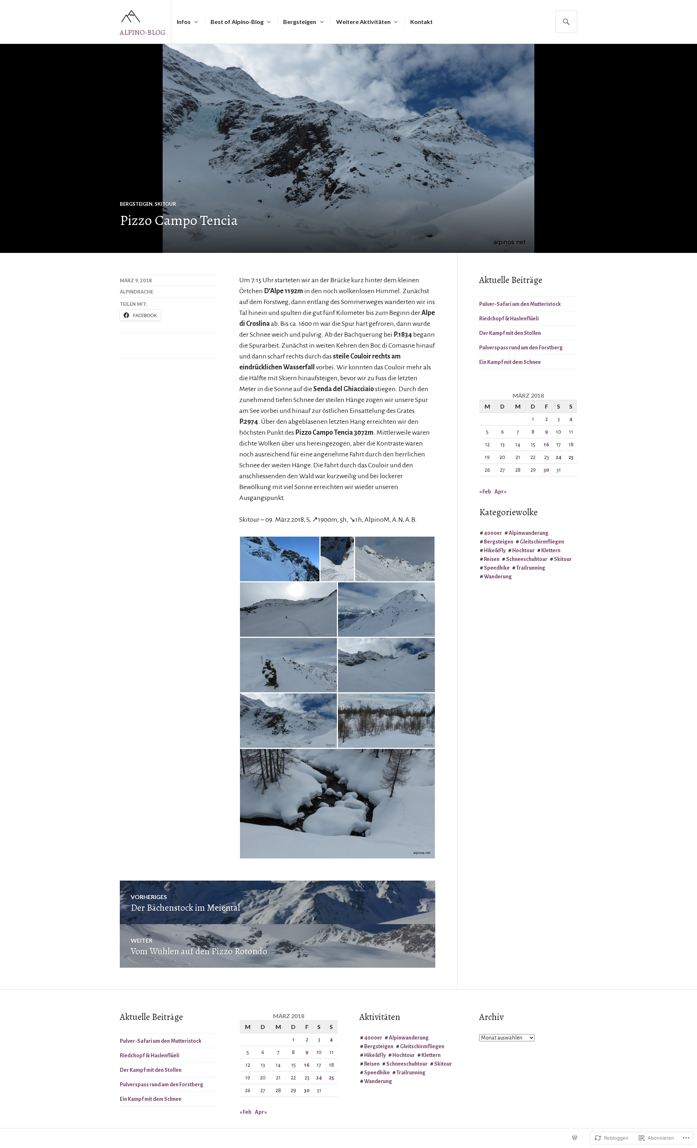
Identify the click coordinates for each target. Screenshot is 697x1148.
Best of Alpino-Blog (237, 21)
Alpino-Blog (143, 32)
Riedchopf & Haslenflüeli (509, 318)
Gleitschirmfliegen (542, 542)
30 (546, 470)
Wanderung (498, 576)
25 (571, 457)
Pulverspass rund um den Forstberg (521, 347)
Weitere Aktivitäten (363, 21)
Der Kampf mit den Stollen (510, 333)
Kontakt (421, 21)
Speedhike (497, 568)
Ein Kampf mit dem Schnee (510, 362)
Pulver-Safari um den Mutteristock (520, 304)
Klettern (551, 550)
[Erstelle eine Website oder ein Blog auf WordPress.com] (574, 1138)
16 (546, 444)
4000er (493, 533)
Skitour (165, 204)
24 (559, 457)
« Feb (485, 492)
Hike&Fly (495, 550)
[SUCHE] (566, 22)
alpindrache (136, 292)
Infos (184, 21)
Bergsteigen (299, 21)
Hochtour (523, 550)
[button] (279, 559)
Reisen (492, 559)
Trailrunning (530, 568)
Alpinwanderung (529, 533)
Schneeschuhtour (526, 559)
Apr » (500, 492)
